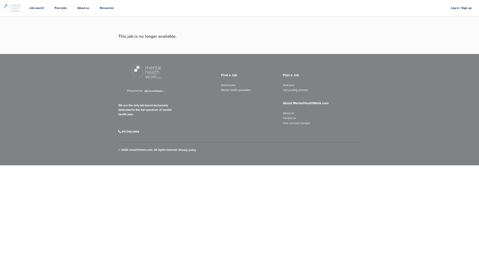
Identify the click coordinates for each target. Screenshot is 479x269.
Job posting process (295, 90)
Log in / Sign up (461, 8)
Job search (36, 8)
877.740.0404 (130, 132)
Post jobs (60, 8)
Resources (107, 8)
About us (83, 8)
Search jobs (228, 85)
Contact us (289, 118)
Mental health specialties (236, 90)
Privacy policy (187, 150)
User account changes (296, 123)
